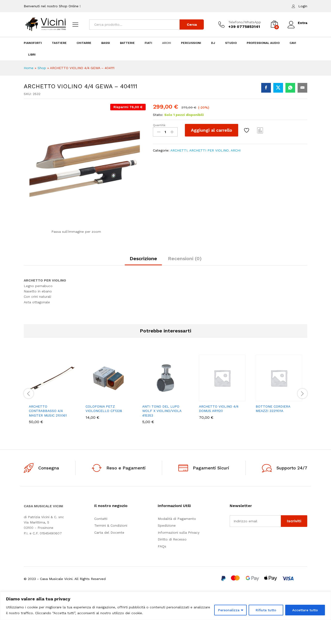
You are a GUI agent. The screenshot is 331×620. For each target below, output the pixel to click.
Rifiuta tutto (266, 610)
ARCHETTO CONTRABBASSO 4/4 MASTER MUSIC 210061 (48, 410)
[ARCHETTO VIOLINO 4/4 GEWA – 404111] (266, 88)
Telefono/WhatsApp (244, 22)
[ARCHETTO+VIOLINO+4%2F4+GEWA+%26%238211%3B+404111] (278, 88)
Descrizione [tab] (143, 258)
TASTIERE (59, 42)
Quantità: (159, 125)
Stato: (158, 115)
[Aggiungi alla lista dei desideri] (247, 130)
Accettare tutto (305, 610)
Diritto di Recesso (172, 539)
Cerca (192, 24)
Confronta (260, 130)
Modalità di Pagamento (177, 519)
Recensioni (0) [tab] (185, 258)
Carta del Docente (109, 532)
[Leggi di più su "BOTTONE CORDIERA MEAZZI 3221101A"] (262, 398)
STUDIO (231, 42)
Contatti (100, 519)
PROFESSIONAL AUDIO (263, 42)
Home (28, 68)
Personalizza (228, 610)
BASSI (105, 42)
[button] (35, 398)
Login (302, 6)
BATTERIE (127, 42)
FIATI (148, 42)
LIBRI (32, 54)
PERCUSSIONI (191, 42)
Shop (42, 68)
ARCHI (166, 42)
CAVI (293, 42)
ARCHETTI (178, 150)
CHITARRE (84, 42)
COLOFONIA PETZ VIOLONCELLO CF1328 (104, 408)
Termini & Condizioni (110, 525)
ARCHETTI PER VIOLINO (209, 150)
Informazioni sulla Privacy (178, 532)
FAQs (162, 546)
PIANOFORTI (33, 42)
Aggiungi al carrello (211, 130)
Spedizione (167, 525)
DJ (213, 42)
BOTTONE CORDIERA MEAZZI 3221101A (273, 408)
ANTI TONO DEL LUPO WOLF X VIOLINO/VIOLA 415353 (161, 410)
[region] (165, 606)
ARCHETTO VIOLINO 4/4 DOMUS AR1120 (218, 408)
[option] (52, 393)
